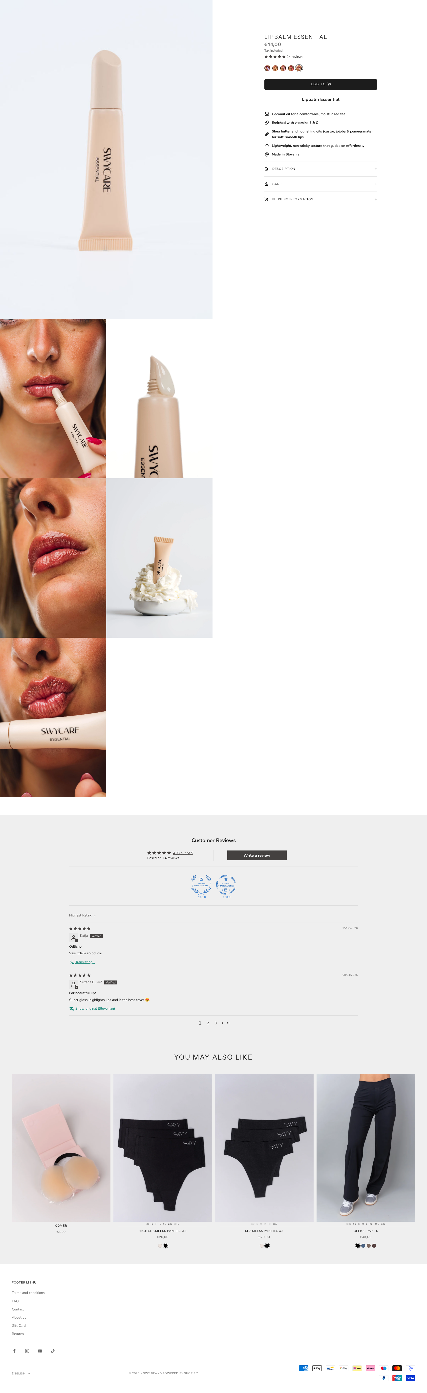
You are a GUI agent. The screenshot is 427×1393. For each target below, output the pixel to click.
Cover (61, 1225)
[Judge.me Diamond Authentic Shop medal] (201, 885)
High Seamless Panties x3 (163, 1231)
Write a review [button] (256, 855)
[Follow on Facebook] (14, 1351)
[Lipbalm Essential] (299, 68)
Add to (318, 84)
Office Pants (366, 1231)
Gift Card (19, 1325)
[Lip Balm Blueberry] (267, 68)
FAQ (15, 1301)
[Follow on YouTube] (40, 1351)
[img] (79, 928)
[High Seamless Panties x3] (160, 1246)
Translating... (85, 962)
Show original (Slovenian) (95, 1008)
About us (19, 1317)
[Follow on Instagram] (27, 1351)
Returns (18, 1333)
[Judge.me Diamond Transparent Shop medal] (226, 885)
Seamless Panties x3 (264, 1231)
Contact (18, 1309)
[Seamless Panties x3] (262, 1246)
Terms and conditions (28, 1292)
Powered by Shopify (180, 1373)
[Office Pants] (358, 1246)
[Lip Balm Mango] (275, 68)
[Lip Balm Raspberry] (283, 68)
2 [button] (208, 1023)
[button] (275, 56)
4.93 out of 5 (183, 853)
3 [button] (216, 1023)
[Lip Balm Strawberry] (291, 68)
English (18, 1373)
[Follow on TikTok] (52, 1351)
